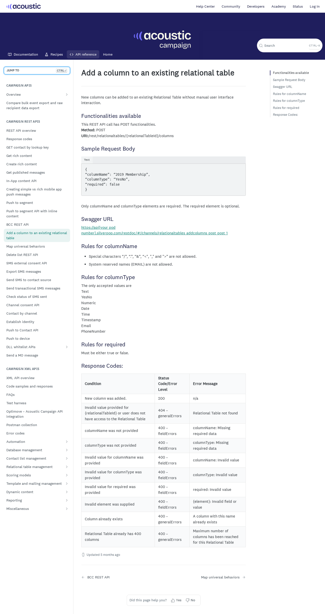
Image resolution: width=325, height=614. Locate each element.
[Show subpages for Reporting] (67, 500)
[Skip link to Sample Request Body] (79, 149)
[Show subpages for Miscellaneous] (67, 509)
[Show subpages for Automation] (67, 442)
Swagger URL (282, 87)
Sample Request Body (289, 80)
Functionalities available (291, 73)
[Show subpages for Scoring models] (67, 475)
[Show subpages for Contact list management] (67, 458)
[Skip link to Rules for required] (79, 345)
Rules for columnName (289, 94)
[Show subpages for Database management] (67, 450)
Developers (256, 6)
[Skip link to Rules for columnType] (79, 278)
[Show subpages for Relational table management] (67, 467)
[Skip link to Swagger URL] (79, 219)
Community (231, 6)
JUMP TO (36, 70)
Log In (315, 6)
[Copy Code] (239, 168)
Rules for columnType (289, 101)
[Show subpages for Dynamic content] (67, 492)
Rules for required (286, 108)
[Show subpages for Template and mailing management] (67, 483)
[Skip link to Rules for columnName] (79, 247)
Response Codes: (285, 114)
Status (298, 6)
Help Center (205, 6)
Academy (278, 6)
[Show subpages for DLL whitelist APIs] (67, 347)
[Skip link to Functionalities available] (79, 116)
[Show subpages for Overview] (67, 94)
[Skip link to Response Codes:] (79, 366)
